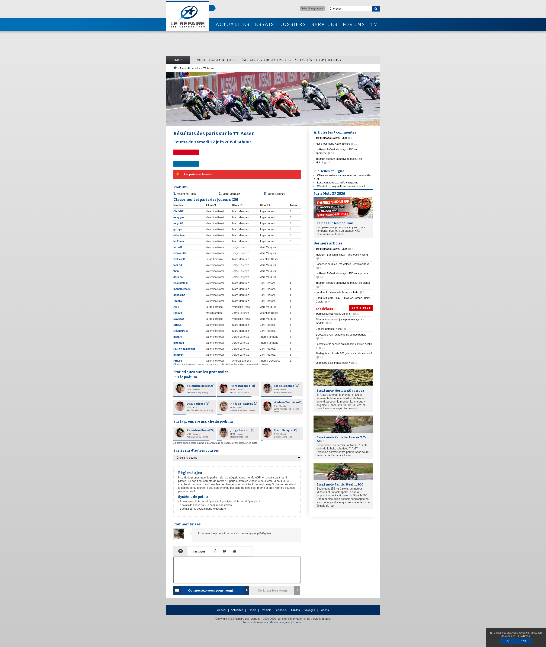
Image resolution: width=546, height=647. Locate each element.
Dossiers (266, 610)
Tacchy (178, 301)
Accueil (221, 610)
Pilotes (285, 59)
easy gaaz (179, 217)
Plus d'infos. (523, 636)
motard (177, 336)
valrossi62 (180, 253)
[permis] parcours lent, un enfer (337, 313)
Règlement (335, 59)
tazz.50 (178, 265)
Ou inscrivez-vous (273, 590)
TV (374, 24)
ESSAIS (264, 24)
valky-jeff (179, 259)
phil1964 (178, 354)
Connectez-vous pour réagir (211, 590)
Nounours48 (181, 330)
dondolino (179, 295)
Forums (324, 610)
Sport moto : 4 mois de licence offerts (340, 292)
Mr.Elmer (179, 241)
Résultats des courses (258, 59)
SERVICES (324, 24)
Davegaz (179, 318)
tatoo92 (178, 247)
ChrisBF (178, 211)
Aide (232, 59)
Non (523, 641)
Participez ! (361, 307)
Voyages (309, 610)
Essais (252, 610)
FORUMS (354, 24)
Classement (217, 59)
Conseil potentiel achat (333, 328)
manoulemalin (182, 289)
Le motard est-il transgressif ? (337, 362)
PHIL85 (178, 360)
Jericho (178, 277)
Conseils (281, 610)
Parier (200, 59)
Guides (295, 610)
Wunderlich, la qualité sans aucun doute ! (341, 186)
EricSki (178, 324)
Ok (507, 641)
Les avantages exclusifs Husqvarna (337, 182)
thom (176, 271)
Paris (178, 60)
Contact (297, 622)
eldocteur (179, 235)
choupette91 (181, 283)
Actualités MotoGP (309, 59)
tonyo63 (178, 223)
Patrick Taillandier (184, 348)
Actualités (237, 610)
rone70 (178, 312)
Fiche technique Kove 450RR (336, 143)
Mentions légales (280, 622)
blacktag (178, 342)
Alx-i (176, 306)
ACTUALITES (232, 24)
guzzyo (178, 229)
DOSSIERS (292, 24)
